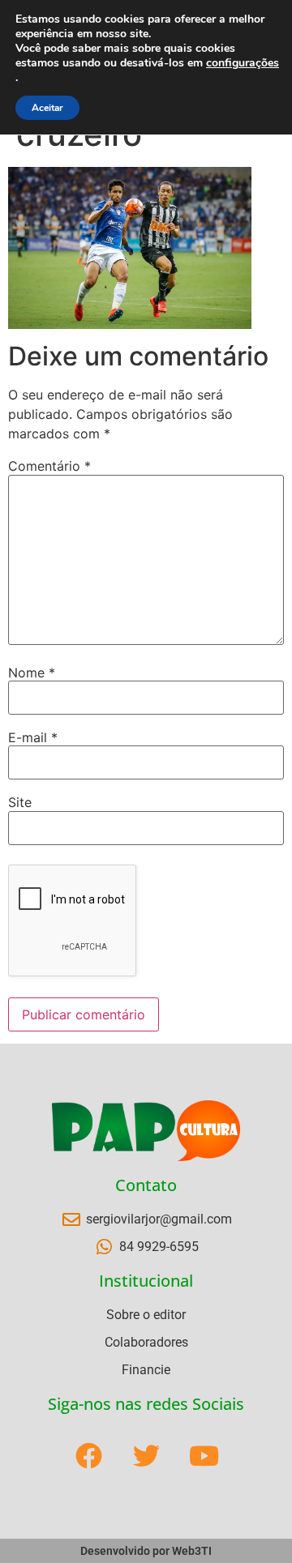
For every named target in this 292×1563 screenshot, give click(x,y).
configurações (242, 63)
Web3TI (192, 1550)
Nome (31, 672)
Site (20, 802)
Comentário (49, 465)
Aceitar (47, 107)
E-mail (33, 737)
